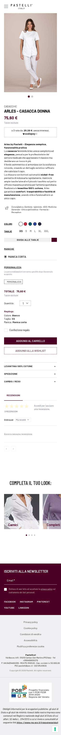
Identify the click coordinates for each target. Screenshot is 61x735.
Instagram (26, 601)
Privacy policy (31, 622)
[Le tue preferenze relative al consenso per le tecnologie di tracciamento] (55, 729)
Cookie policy (30, 628)
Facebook (10, 601)
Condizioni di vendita (30, 634)
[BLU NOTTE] (39, 224)
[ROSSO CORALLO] (25, 224)
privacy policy (46, 588)
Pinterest (43, 601)
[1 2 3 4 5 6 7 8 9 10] (25, 303)
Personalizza (14, 281)
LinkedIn (23, 607)
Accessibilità (30, 640)
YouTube (9, 607)
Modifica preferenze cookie (30, 646)
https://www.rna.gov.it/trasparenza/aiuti (37, 722)
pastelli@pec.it (26, 665)
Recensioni (13, 395)
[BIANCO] (20, 224)
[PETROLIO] (30, 224)
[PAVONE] (35, 224)
